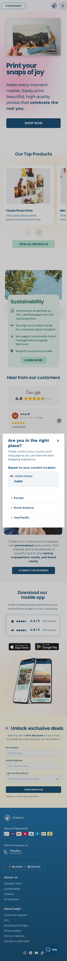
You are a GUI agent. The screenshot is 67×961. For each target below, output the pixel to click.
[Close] (57, 440)
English (18, 481)
